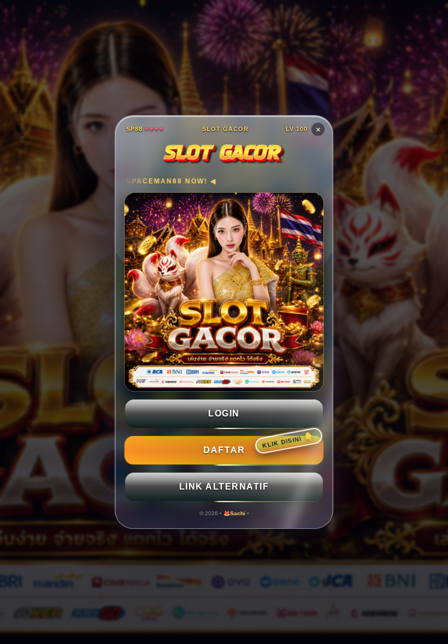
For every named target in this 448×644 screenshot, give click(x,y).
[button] (224, 413)
